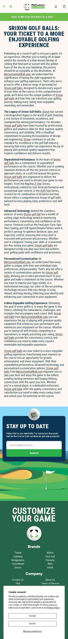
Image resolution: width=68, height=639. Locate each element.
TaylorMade (18, 563)
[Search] (10, 6)
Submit (34, 453)
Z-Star (38, 183)
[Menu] (4, 6)
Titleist (18, 552)
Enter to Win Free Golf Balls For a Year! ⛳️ (34, 16)
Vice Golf (50, 556)
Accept (32, 616)
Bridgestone (18, 560)
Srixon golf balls (13, 88)
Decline (32, 623)
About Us (50, 579)
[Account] (56, 6)
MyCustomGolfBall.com (17, 74)
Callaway (18, 556)
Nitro (50, 563)
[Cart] (64, 6)
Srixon (46, 111)
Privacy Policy (53, 607)
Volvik (50, 567)
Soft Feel (45, 190)
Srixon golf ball (32, 214)
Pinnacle (50, 560)
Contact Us (18, 579)
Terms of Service (50, 583)
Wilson (50, 552)
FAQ (18, 583)
